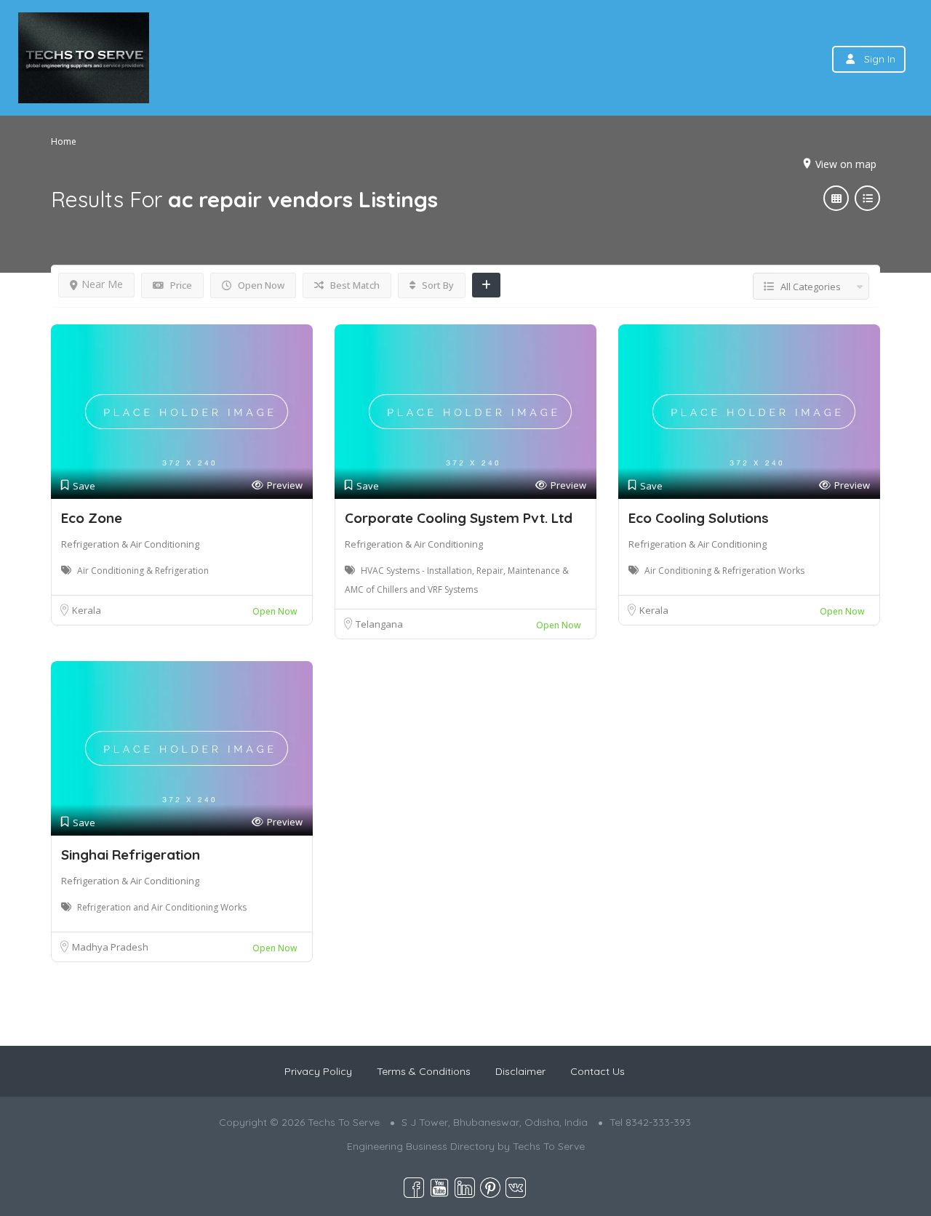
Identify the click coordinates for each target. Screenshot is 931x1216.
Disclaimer (520, 1071)
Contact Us (597, 1071)
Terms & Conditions (424, 1071)
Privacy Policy (318, 1071)
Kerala (86, 610)
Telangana (379, 624)
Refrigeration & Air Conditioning (130, 544)
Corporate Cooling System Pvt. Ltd (458, 518)
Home (63, 141)
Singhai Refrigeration (130, 854)
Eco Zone (91, 518)
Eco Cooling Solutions (698, 518)
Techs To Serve (549, 1146)
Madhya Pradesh (110, 946)
